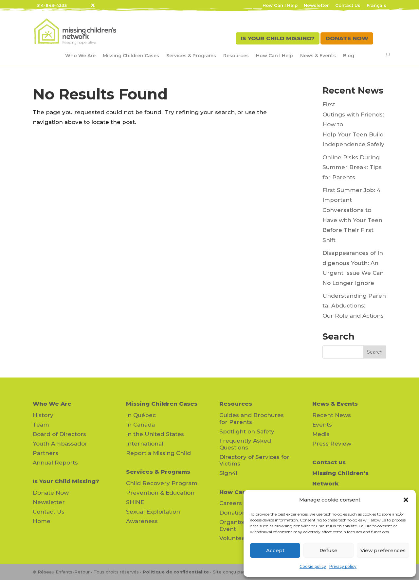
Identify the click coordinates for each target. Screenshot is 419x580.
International (144, 443)
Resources (236, 56)
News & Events (318, 56)
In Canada (140, 424)
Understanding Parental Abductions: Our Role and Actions (354, 305)
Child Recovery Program (161, 483)
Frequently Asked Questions (245, 443)
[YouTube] (110, 5)
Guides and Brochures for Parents (251, 418)
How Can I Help (280, 5)
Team (41, 424)
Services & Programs (191, 56)
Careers (230, 503)
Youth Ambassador (60, 443)
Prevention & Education (160, 492)
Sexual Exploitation (153, 511)
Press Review (331, 443)
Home (41, 521)
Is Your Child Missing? (66, 481)
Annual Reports (55, 462)
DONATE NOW (346, 38)
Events (322, 424)
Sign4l (228, 473)
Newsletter (316, 5)
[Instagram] (118, 5)
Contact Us (347, 5)
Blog (348, 56)
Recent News (331, 415)
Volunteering (238, 538)
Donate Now (51, 492)
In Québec (141, 415)
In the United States (155, 434)
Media (321, 434)
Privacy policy (342, 566)
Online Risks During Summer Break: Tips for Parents (352, 167)
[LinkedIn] (101, 5)
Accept (275, 550)
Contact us (329, 462)
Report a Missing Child (158, 453)
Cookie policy (313, 566)
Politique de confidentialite (176, 571)
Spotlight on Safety (246, 431)
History (43, 415)
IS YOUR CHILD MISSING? (278, 38)
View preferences (383, 550)
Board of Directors (59, 434)
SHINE (135, 502)
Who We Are (80, 56)
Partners (45, 453)
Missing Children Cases (131, 56)
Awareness (142, 521)
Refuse (328, 550)
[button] (406, 500)
